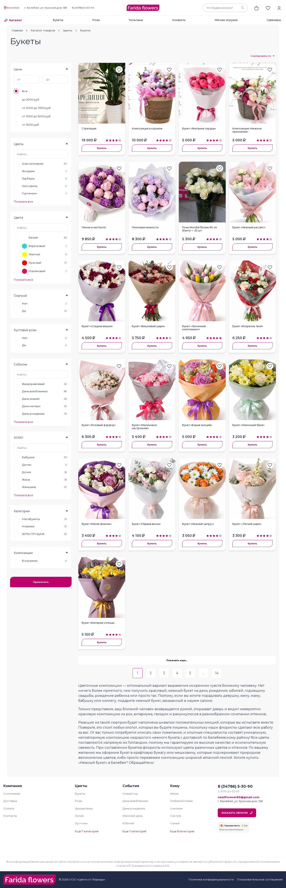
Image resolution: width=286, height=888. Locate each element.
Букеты (58, 20)
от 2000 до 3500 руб (36, 108)
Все (24, 91)
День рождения (133, 808)
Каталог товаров (43, 30)
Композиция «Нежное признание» (247, 130)
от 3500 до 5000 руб (36, 116)
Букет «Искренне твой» (247, 326)
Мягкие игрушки (226, 20)
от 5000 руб (30, 124)
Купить (101, 148)
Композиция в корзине (147, 128)
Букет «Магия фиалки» (97, 523)
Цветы (67, 30)
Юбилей (128, 823)
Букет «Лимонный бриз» (248, 425)
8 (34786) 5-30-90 (83, 7)
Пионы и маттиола (94, 227)
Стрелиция (89, 128)
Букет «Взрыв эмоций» (197, 425)
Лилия (79, 815)
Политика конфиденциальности (211, 879)
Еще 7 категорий (87, 831)
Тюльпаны (136, 20)
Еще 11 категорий (134, 831)
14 (216, 673)
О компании (11, 793)
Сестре (175, 815)
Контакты (10, 815)
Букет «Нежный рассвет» (248, 227)
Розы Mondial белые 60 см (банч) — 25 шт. (199, 229)
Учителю (176, 808)
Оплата (8, 808)
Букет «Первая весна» (146, 523)
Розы (96, 20)
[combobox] (225, 8)
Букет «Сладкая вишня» (97, 326)
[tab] (40, 69)
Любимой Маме (181, 801)
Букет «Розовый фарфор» (99, 425)
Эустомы (81, 823)
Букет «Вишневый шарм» (148, 326)
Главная (17, 30)
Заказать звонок (234, 812)
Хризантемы (84, 808)
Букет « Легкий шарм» (247, 523)
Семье (175, 823)
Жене (174, 793)
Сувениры (274, 20)
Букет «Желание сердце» (199, 128)
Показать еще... (177, 660)
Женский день (132, 815)
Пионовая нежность (145, 227)
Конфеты (179, 20)
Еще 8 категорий (182, 831)
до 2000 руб (30, 99)
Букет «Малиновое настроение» (144, 426)
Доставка (10, 801)
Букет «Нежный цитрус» (198, 523)
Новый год (130, 793)
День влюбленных (135, 801)
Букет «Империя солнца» (98, 622)
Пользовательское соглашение (260, 879)
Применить (41, 582)
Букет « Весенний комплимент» (194, 328)
